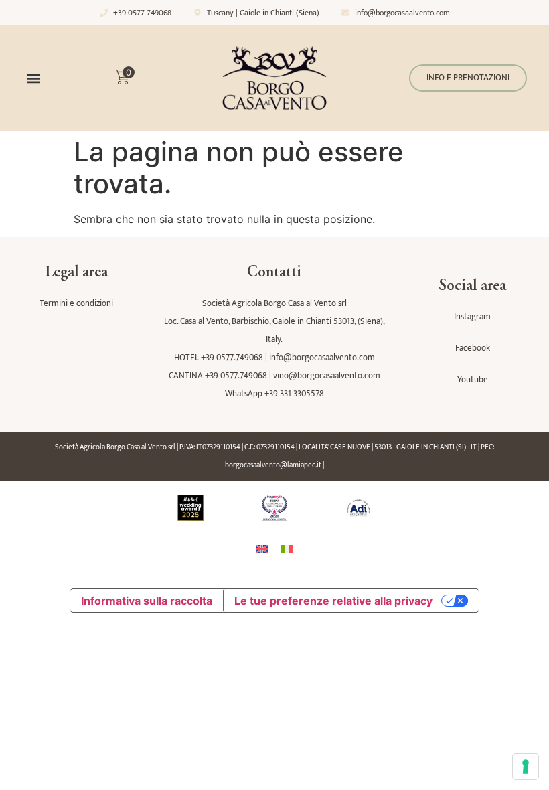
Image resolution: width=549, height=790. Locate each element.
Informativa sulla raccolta (146, 600)
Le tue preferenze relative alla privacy (333, 600)
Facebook (472, 348)
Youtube (472, 379)
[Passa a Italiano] (287, 549)
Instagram (472, 316)
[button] (33, 78)
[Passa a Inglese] (261, 549)
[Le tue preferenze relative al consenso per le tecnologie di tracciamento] (525, 766)
